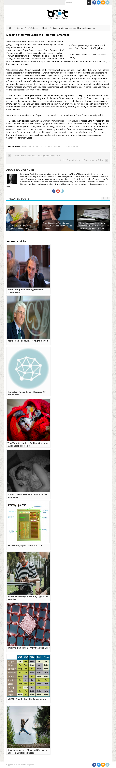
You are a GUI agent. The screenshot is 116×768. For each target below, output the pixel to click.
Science (20, 28)
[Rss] (103, 2)
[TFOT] (58, 13)
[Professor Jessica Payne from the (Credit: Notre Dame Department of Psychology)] (68, 46)
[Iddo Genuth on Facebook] (54, 191)
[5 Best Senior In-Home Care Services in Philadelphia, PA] (22, 221)
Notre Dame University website (90, 115)
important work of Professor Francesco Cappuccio (56, 120)
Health (45, 28)
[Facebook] (94, 2)
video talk (46, 95)
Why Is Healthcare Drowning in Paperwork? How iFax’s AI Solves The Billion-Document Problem (92, 226)
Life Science (33, 28)
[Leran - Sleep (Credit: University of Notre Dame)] (68, 55)
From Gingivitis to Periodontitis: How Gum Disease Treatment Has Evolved (57, 226)
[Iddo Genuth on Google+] (58, 191)
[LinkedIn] (107, 2)
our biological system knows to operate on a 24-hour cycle (66, 132)
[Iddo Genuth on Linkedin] (62, 191)
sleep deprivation (50, 146)
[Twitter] (98, 2)
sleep (35, 146)
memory (26, 146)
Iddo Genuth (25, 169)
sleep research (69, 146)
